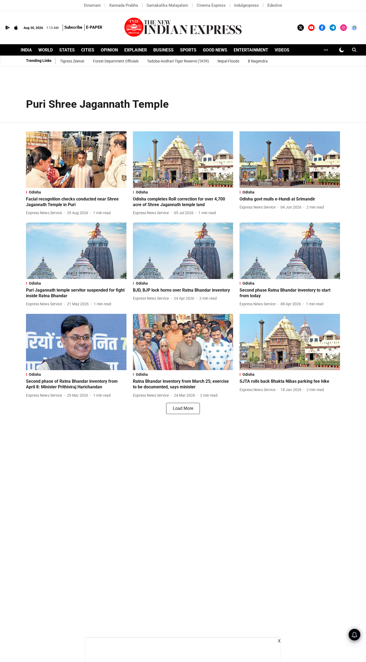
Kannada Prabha (123, 5)
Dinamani (92, 5)
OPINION (109, 50)
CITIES (87, 50)
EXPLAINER (135, 50)
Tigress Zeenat (72, 61)
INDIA (26, 50)
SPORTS (188, 50)
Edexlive (274, 5)
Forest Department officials (116, 61)
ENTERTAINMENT (251, 50)
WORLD (45, 50)
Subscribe (73, 27)
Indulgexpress (246, 5)
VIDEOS (282, 50)
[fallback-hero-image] (76, 159)
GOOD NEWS (215, 50)
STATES (67, 50)
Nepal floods (228, 61)
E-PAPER (94, 27)
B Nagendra (258, 61)
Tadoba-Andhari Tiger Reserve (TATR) (178, 61)
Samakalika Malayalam (167, 5)
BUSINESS (163, 50)
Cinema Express (211, 5)
